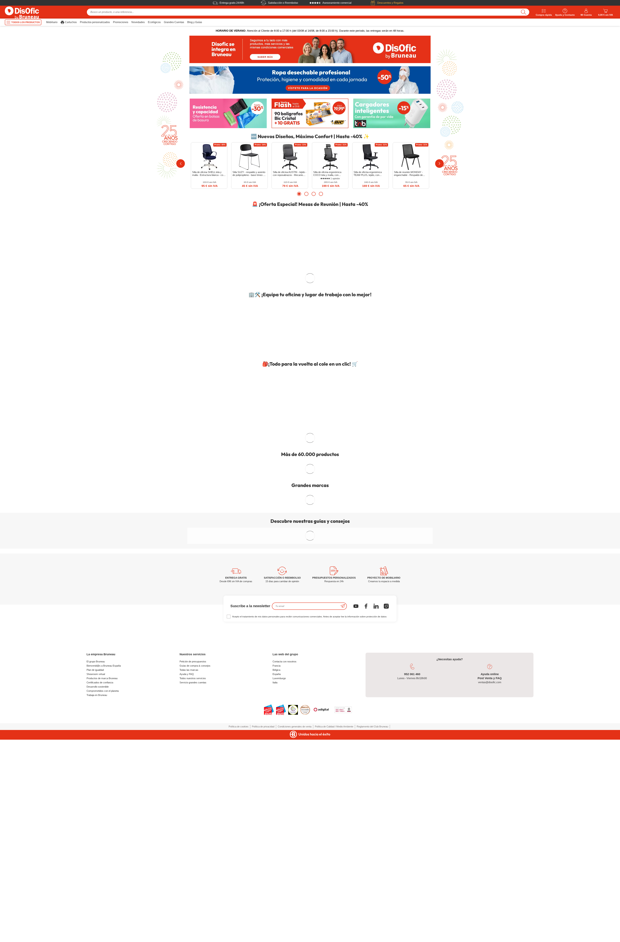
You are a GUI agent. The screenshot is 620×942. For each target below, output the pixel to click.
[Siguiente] (439, 163)
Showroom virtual (96, 834)
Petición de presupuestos (193, 822)
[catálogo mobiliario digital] (279, 449)
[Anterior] (180, 163)
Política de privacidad (263, 887)
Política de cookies (238, 887)
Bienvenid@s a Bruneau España (104, 826)
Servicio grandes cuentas (193, 843)
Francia (276, 826)
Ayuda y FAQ (187, 834)
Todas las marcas (189, 830)
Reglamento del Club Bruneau (372, 887)
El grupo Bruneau (96, 822)
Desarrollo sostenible (98, 847)
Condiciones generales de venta (294, 887)
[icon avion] (343, 766)
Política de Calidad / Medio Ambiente (334, 887)
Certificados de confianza (100, 843)
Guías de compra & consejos (195, 826)
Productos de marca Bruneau (102, 838)
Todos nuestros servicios (193, 838)
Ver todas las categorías (308, 491)
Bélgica (276, 830)
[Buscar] (523, 12)
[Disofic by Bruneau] (310, 49)
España (277, 834)
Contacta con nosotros (284, 822)
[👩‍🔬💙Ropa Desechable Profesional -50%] (310, 80)
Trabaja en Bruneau (97, 855)
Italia (275, 843)
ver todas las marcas (310, 521)
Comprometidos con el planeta (103, 851)
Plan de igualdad (95, 830)
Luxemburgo (279, 838)
